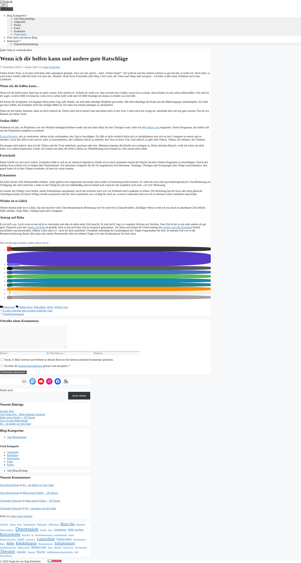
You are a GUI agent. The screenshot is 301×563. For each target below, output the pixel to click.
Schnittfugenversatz (8, 547)
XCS (76, 552)
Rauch (2, 544)
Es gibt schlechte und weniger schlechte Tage (28, 310)
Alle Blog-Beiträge (24, 18)
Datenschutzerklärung (26, 44)
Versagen (31, 552)
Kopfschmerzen (60, 535)
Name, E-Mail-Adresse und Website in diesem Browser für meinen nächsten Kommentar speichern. (59, 359)
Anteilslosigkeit (29, 524)
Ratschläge (40, 307)
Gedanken (60, 529)
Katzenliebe (10, 534)
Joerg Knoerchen (9, 485)
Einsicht (43, 530)
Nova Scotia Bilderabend (14, 420)
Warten (40, 551)
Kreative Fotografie (8, 539)
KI (33, 535)
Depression (20, 34)
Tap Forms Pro (81, 547)
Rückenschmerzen (45, 544)
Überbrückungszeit (13, 314)
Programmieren (79, 539)
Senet (50, 547)
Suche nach (6, 390)
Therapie (7, 551)
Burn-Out (67, 524)
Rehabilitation (26, 543)
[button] (9, 250)
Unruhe (21, 551)
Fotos (17, 28)
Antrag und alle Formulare (177, 227)
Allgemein (19, 21)
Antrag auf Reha (36, 227)
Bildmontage (54, 524)
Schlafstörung (65, 543)
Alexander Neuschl (10, 500)
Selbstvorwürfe (23, 547)
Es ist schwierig (8, 136)
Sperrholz (58, 547)
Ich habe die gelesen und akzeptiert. (37, 365)
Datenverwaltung (7, 530)
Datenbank (80, 524)
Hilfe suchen (76, 529)
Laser (20, 539)
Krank (71, 535)
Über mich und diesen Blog (22, 37)
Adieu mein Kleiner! (21, 516)
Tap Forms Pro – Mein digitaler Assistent (22, 414)
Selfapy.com (153, 127)
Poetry (17, 25)
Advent (13, 524)
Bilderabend (42, 524)
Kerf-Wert (26, 535)
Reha (50, 307)
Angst (19, 524)
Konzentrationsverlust (44, 535)
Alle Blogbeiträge (16, 437)
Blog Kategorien (16, 15)
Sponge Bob (7, 411)
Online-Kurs (25, 307)
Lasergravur (30, 539)
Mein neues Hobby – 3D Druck (17, 417)
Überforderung (6, 556)
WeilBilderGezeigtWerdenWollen (60, 552)
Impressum (13, 41)
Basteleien (19, 31)
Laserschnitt (46, 539)
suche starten (79, 395)
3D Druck (4, 524)
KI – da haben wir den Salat (15, 423)
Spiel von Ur (68, 547)
